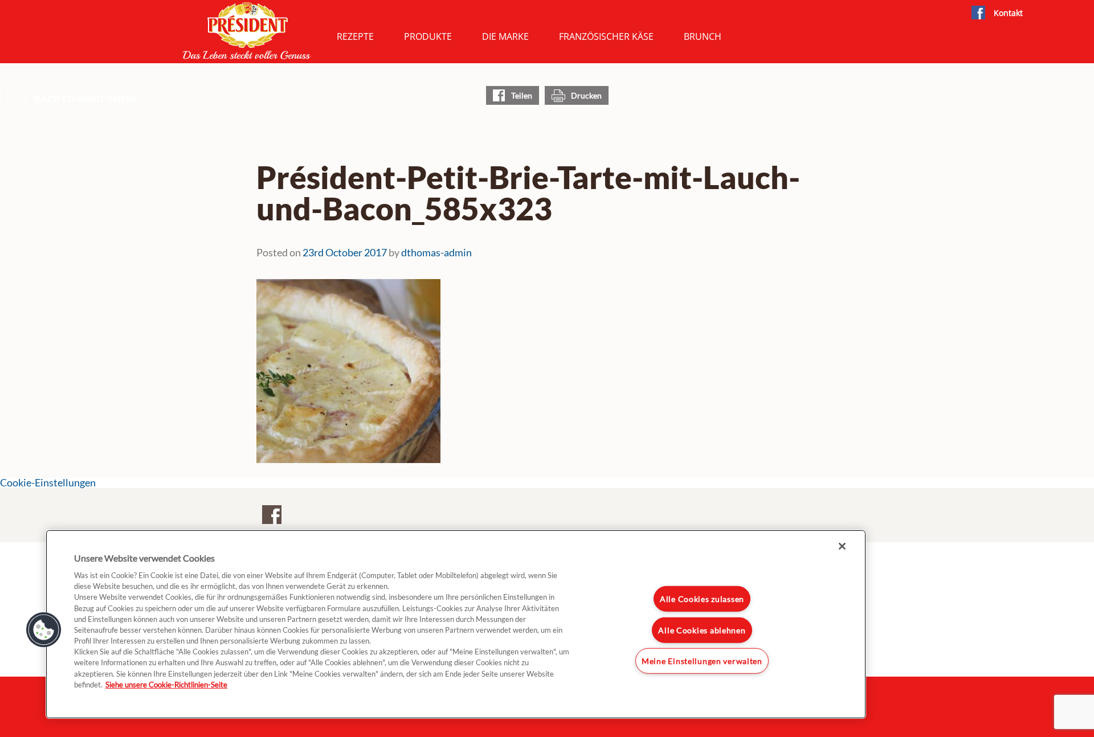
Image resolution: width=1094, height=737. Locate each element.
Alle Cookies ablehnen (701, 630)
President (246, 30)
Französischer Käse (606, 36)
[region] (456, 624)
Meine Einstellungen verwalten (702, 661)
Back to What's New (85, 98)
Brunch (702, 36)
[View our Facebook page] (978, 13)
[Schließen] (842, 546)
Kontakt (1008, 12)
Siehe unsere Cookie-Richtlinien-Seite (166, 684)
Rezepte (355, 36)
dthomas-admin (436, 252)
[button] (44, 630)
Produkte (428, 36)
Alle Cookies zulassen (702, 599)
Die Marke (505, 36)
